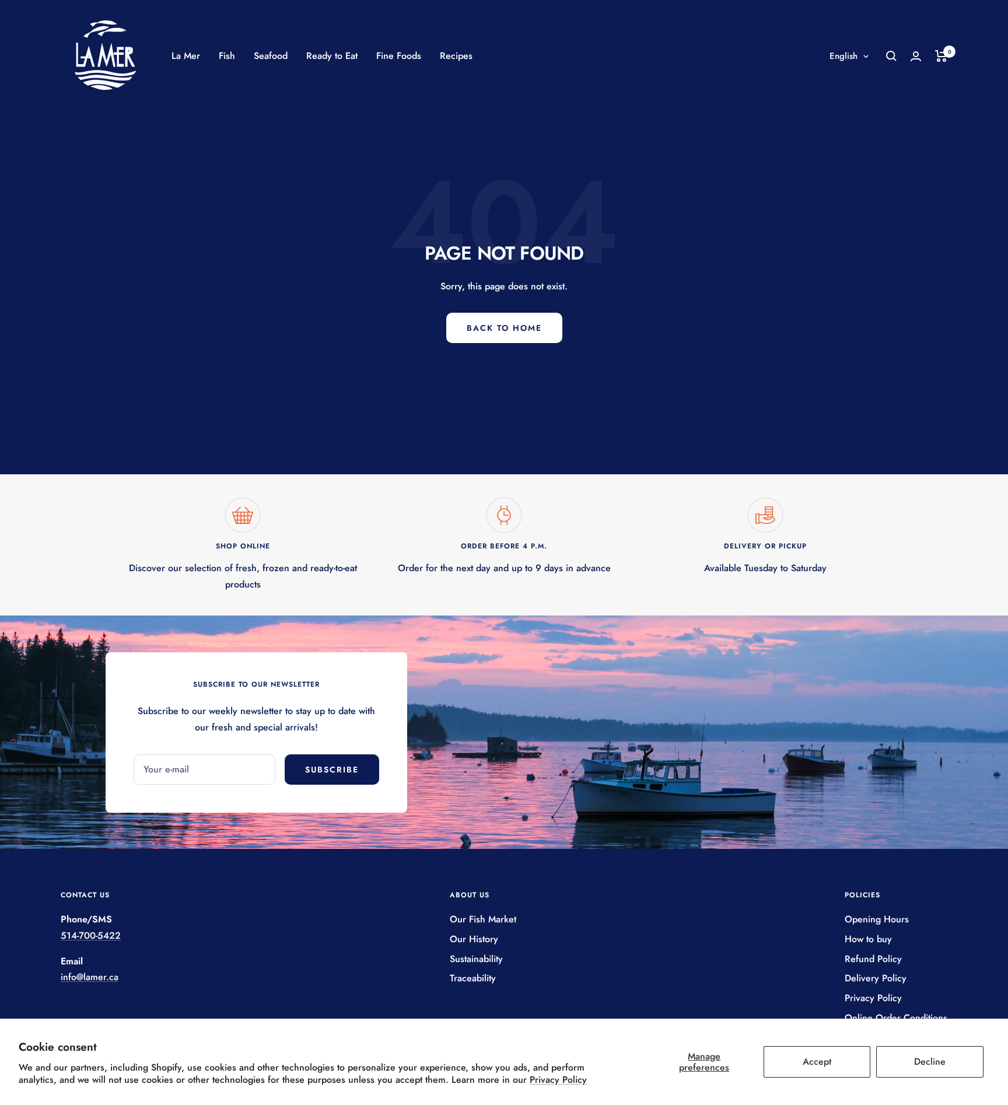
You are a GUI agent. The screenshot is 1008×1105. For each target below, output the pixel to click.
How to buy (868, 939)
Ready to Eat (332, 55)
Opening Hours (877, 919)
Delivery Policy (876, 978)
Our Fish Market (483, 919)
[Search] (891, 56)
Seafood (271, 55)
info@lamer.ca (89, 977)
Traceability (473, 978)
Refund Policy (873, 959)
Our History (474, 939)
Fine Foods (398, 55)
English (844, 56)
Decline (930, 1061)
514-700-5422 (91, 935)
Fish (227, 55)
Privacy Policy (558, 1079)
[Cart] (941, 56)
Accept (817, 1061)
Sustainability (476, 959)
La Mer (186, 55)
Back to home (504, 328)
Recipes (456, 55)
